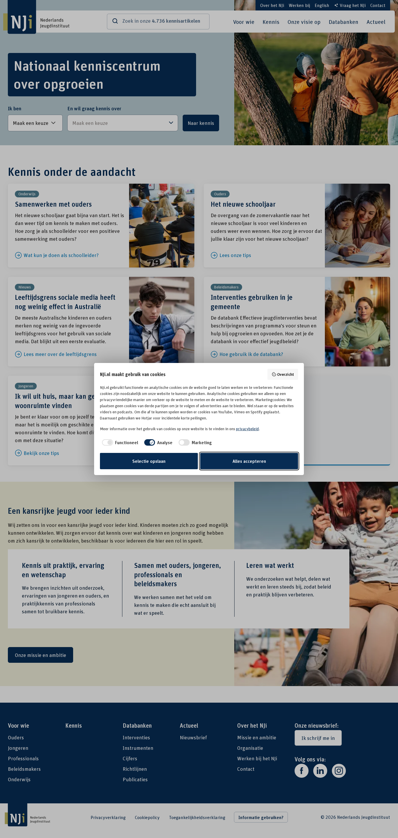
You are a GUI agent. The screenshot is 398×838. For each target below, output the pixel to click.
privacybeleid (247, 428)
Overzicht (285, 374)
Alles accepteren (249, 461)
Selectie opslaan (148, 461)
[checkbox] (119, 442)
